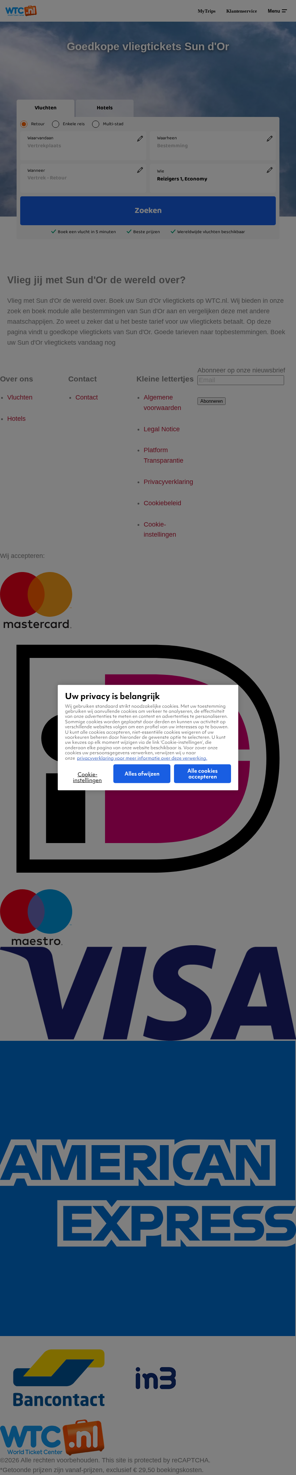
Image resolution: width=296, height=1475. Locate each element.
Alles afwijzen (142, 773)
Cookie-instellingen (87, 777)
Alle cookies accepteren (202, 773)
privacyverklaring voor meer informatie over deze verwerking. (142, 758)
